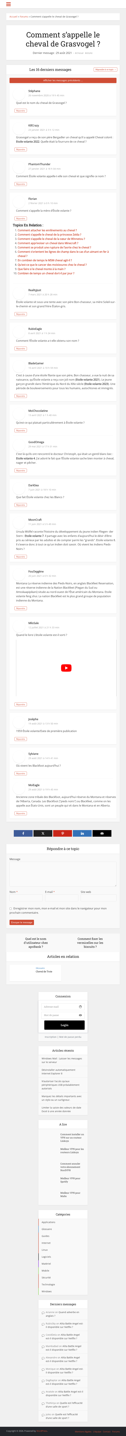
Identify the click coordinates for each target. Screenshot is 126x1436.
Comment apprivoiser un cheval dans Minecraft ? (48, 243)
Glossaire (40, 968)
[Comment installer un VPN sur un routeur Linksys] (51, 1137)
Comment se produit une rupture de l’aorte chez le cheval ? (54, 247)
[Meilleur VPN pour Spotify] (51, 1181)
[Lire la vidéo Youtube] (66, 668)
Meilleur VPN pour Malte (70, 1194)
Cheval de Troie (44, 971)
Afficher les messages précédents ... (63, 80)
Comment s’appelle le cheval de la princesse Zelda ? (49, 234)
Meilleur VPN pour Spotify (70, 1180)
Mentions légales (83, 1431)
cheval (80, 53)
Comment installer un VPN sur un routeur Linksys (72, 1137)
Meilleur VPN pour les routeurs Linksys (72, 1150)
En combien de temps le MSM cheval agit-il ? (45, 260)
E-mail (50, 892)
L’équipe (97, 1431)
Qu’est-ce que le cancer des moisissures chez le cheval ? (52, 265)
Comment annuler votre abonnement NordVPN (70, 1167)
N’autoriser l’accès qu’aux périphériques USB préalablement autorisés (60, 1085)
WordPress (41, 1430)
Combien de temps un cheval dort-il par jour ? (46, 273)
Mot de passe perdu (70, 1036)
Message (15, 859)
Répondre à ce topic (104, 69)
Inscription (51, 1036)
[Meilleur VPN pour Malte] (51, 1196)
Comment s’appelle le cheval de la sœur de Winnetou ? (51, 239)
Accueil (13, 16)
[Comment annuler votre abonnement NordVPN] (51, 1167)
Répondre (20, 110)
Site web (86, 892)
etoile (89, 53)
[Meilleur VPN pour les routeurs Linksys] (51, 1152)
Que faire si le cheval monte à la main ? (41, 269)
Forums (24, 16)
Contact (107, 1431)
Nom (14, 892)
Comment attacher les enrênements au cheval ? (47, 230)
